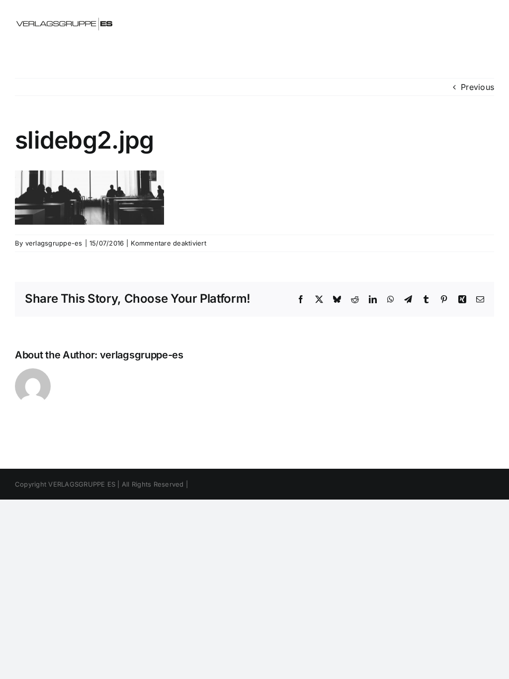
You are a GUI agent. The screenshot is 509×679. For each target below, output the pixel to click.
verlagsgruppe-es (54, 243)
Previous (477, 87)
